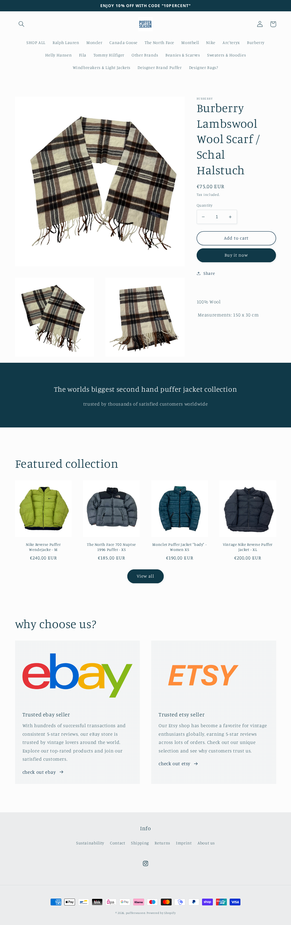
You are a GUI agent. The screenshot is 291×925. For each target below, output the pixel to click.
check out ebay (39, 772)
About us (206, 842)
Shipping (140, 842)
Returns (162, 842)
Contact (117, 842)
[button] (21, 24)
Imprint (184, 842)
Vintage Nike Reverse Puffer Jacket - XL (248, 547)
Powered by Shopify (161, 912)
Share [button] (209, 273)
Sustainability (90, 842)
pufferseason (136, 912)
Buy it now (236, 255)
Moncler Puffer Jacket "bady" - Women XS (179, 547)
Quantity (204, 205)
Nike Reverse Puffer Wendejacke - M (43, 547)
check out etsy (174, 763)
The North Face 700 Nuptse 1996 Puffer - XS (111, 547)
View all (145, 576)
